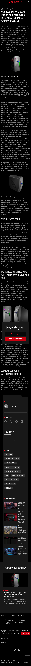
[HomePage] (2, 615)
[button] (2, 2)
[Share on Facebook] (5, 421)
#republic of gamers (12, 459)
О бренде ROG (5, 638)
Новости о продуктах (12, 440)
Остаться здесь (15, 334)
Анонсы (8, 436)
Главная (3, 642)
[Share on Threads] (22, 421)
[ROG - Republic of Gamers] (15, 2)
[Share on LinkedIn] (16, 421)
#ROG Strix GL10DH (11, 480)
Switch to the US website (15, 338)
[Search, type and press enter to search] (28, 2)
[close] (27, 324)
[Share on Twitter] (11, 421)
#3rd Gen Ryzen (10, 463)
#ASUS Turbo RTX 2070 (12, 471)
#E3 (7, 475)
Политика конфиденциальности (10, 658)
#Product (9, 454)
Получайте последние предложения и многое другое (15, 631)
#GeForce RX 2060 (17, 475)
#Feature (8, 488)
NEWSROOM (4, 646)
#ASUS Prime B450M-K (12, 467)
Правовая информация (8, 660)
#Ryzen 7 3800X (10, 484)
